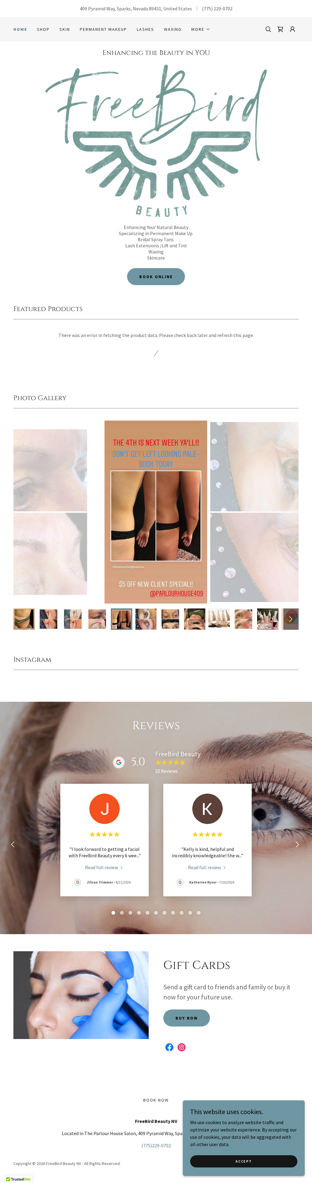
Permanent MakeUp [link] (103, 29)
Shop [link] (43, 29)
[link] (280, 29)
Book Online (155, 276)
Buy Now (187, 1018)
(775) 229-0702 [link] (217, 8)
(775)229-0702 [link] (156, 1145)
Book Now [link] (156, 1100)
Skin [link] (64, 29)
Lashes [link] (145, 29)
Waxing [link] (173, 29)
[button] (201, 29)
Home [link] (20, 29)
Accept (244, 1161)
